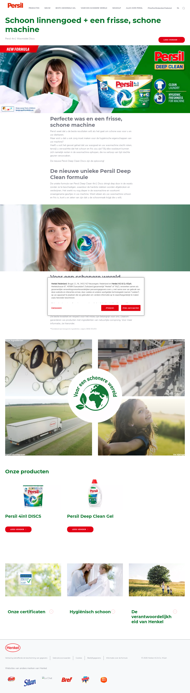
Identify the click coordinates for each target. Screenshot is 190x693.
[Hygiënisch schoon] (95, 587)
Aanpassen (56, 308)
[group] (95, 509)
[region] (95, 296)
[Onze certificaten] (33, 587)
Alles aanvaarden (131, 308)
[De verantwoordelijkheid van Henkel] (157, 587)
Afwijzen (110, 308)
